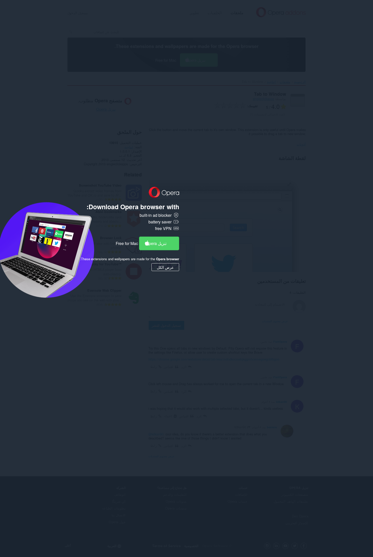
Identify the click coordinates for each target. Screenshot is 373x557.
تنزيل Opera (156, 243)
